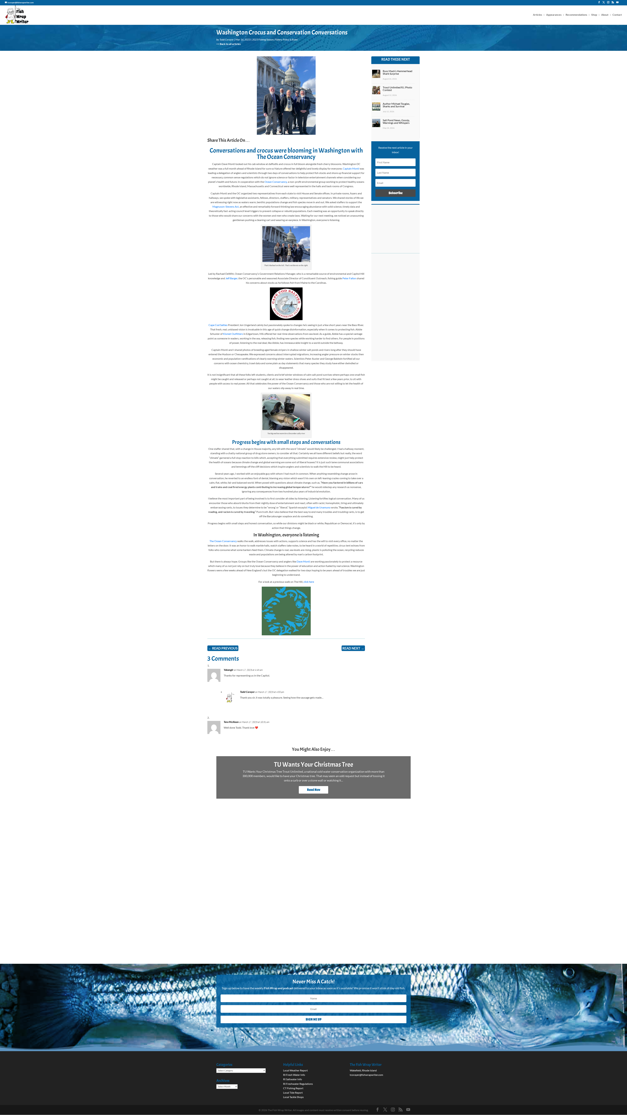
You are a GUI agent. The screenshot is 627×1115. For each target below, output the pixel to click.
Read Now (313, 790)
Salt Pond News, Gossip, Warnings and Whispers (396, 121)
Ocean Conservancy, (276, 181)
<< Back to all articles (228, 43)
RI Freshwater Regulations (298, 1083)
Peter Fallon (349, 278)
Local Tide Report (293, 1092)
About (604, 15)
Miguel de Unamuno (319, 507)
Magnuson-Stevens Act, (225, 206)
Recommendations (576, 15)
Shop (594, 15)
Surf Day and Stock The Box (313, 764)
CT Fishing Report (293, 1088)
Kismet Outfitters (233, 333)
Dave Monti (303, 561)
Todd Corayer (226, 39)
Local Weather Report (295, 1070)
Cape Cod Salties (218, 324)
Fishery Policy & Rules (286, 39)
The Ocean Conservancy (223, 541)
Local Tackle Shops (293, 1097)
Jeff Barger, (231, 278)
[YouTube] (617, 3)
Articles (537, 15)
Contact (617, 15)
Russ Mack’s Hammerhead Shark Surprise (397, 72)
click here (308, 581)
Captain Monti (351, 168)
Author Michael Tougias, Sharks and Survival (396, 105)
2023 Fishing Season (263, 39)
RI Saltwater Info (292, 1079)
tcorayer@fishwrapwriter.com (366, 1074)
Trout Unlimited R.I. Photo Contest (397, 88)
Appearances (554, 15)
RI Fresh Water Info (294, 1074)
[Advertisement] (395, 309)
